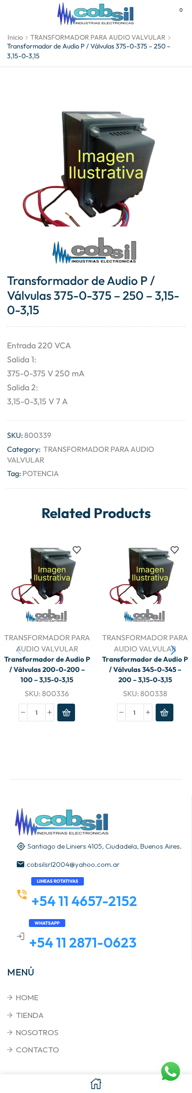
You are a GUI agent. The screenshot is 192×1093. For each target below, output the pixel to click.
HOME (27, 997)
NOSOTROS (37, 1032)
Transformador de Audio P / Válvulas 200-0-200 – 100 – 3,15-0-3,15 (47, 669)
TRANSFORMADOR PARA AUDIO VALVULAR (97, 37)
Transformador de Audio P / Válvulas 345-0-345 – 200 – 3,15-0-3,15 (145, 669)
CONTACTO (37, 1049)
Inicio (15, 37)
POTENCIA (40, 473)
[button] (173, 650)
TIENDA (30, 1015)
